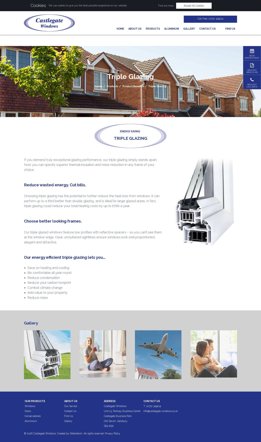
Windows (30, 406)
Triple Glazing (157, 86)
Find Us (68, 416)
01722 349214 (215, 18)
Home (120, 28)
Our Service (70, 406)
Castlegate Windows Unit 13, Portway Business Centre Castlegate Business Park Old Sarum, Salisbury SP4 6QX (122, 416)
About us (70, 401)
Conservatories (33, 416)
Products (153, 28)
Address (110, 401)
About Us (135, 28)
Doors (28, 411)
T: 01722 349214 (152, 406)
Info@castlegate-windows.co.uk (160, 411)
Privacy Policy (112, 433)
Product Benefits (133, 86)
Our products (35, 401)
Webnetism (76, 433)
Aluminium (171, 28)
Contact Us (207, 28)
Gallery (189, 28)
